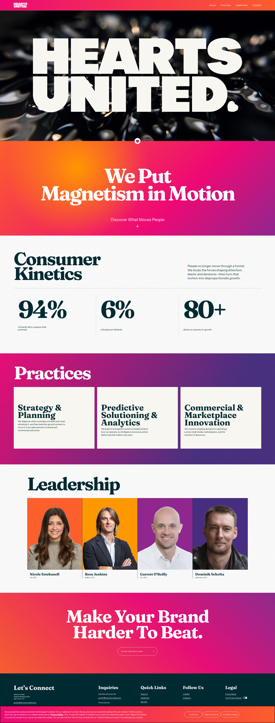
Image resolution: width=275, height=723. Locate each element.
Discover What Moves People (137, 223)
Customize (193, 714)
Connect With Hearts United (137, 651)
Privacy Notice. (57, 715)
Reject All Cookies (212, 714)
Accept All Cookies (230, 714)
